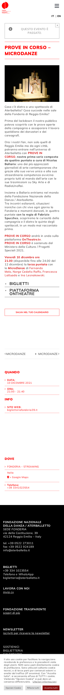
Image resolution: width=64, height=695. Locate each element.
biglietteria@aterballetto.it (21, 578)
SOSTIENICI (11, 647)
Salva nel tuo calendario (32, 312)
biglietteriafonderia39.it (22, 409)
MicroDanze (16, 354)
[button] (32, 283)
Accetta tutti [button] (51, 688)
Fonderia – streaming (23, 466)
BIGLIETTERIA (13, 650)
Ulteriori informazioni (44, 681)
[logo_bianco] (6, 3)
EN (59, 16)
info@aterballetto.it (16, 550)
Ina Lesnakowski (32, 275)
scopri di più (11, 613)
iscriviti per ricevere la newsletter (26, 633)
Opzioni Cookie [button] (13, 688)
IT (52, 16)
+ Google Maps (19, 477)
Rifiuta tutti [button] (33, 688)
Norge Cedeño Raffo (27, 271)
